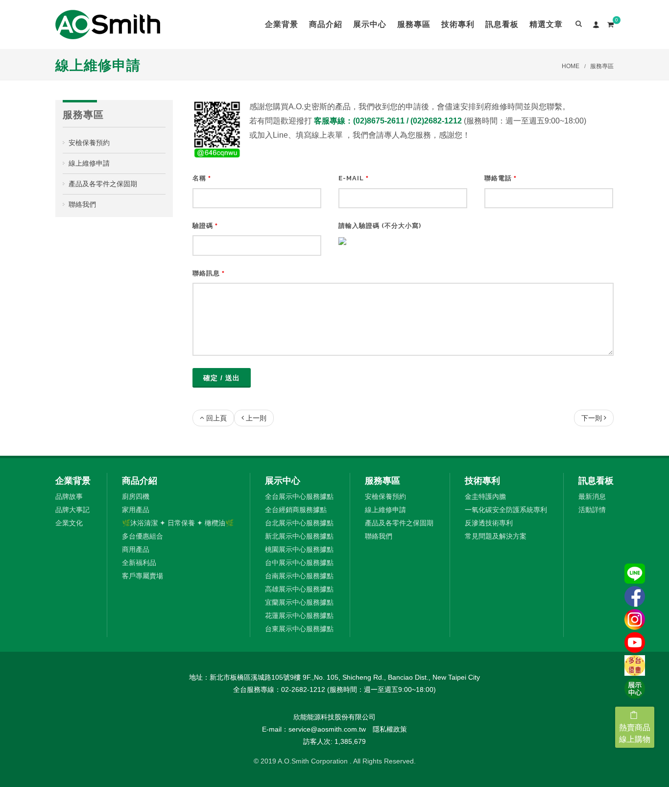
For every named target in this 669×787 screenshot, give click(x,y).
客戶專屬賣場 (142, 576)
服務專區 (602, 66)
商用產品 (135, 549)
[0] (610, 23)
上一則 (256, 418)
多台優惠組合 (142, 536)
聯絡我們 (82, 204)
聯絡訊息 (208, 273)
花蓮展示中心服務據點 (299, 615)
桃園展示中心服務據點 (299, 549)
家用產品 (135, 510)
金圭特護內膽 (485, 496)
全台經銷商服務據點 (296, 510)
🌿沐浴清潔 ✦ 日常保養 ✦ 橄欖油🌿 (178, 523)
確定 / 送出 (221, 378)
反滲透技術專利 (489, 523)
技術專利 (482, 481)
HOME (570, 66)
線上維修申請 (89, 163)
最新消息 (592, 496)
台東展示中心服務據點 (299, 629)
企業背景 (73, 481)
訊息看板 (596, 481)
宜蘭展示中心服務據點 (299, 602)
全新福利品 (139, 562)
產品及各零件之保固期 (103, 184)
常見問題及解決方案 (495, 536)
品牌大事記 (72, 510)
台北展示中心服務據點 (299, 523)
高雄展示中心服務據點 (299, 589)
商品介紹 (139, 481)
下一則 (591, 418)
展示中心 (282, 481)
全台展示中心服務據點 (299, 496)
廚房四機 (135, 496)
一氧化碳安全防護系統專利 (506, 510)
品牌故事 (69, 496)
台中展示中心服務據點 (299, 562)
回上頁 (216, 418)
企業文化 (69, 523)
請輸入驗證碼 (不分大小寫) (379, 225)
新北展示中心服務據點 (299, 536)
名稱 (201, 178)
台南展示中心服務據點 (299, 576)
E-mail (353, 178)
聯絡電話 (500, 178)
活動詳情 (592, 510)
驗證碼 (205, 225)
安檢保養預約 (89, 143)
